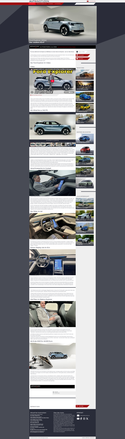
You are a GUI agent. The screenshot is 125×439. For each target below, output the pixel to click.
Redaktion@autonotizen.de (85, 415)
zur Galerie (81, 55)
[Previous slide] (31, 129)
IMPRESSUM (87, 437)
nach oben (81, 406)
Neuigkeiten (32, 3)
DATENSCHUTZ (92, 437)
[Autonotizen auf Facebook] (81, 419)
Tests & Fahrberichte (41, 3)
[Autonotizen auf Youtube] (78, 419)
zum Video (36, 95)
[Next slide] (74, 129)
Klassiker (50, 3)
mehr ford (80, 68)
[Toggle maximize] (74, 113)
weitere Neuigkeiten (84, 132)
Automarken (58, 3)
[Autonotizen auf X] (87, 419)
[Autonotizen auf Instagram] (84, 419)
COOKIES (83, 437)
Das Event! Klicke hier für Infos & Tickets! (66, 47)
